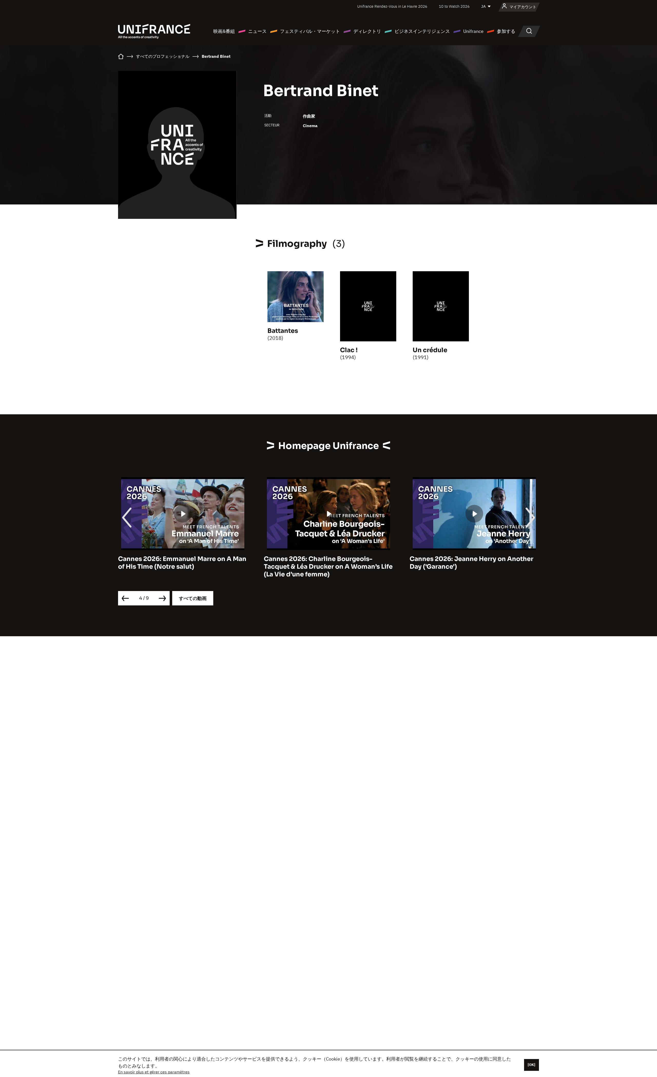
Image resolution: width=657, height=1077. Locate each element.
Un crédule (430, 350)
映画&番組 (224, 31)
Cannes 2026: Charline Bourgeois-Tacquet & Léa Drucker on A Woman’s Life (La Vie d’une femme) (211, 566)
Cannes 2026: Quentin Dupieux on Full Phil (498, 562)
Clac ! (349, 350)
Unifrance (473, 31)
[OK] (531, 1064)
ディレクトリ (367, 31)
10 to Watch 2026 (454, 6)
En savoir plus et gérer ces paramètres (154, 1071)
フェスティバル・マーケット (310, 31)
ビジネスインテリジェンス (422, 31)
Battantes (282, 331)
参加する (506, 31)
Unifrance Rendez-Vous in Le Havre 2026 (392, 6)
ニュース (257, 31)
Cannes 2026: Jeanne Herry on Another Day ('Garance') (354, 562)
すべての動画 (193, 598)
